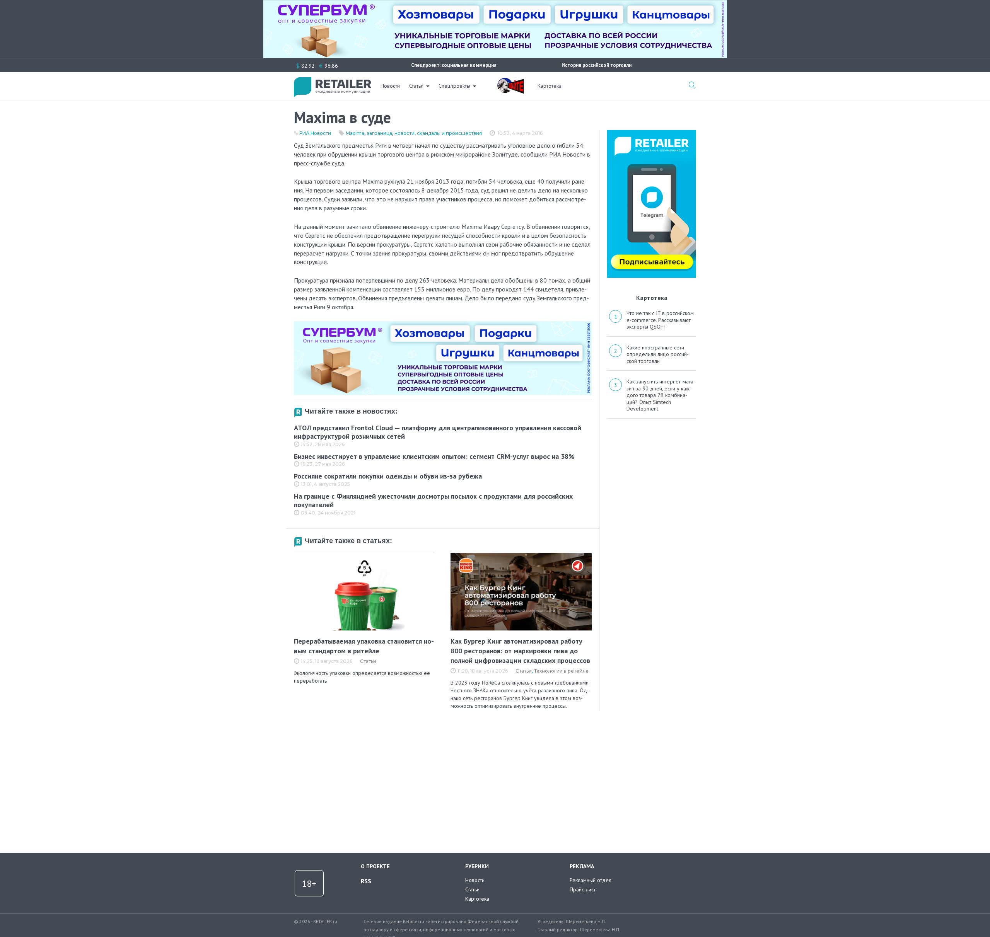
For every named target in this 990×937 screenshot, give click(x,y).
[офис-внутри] (443, 324)
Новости (390, 85)
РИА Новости (315, 133)
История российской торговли (597, 65)
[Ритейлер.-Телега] (651, 132)
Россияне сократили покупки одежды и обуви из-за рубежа (388, 476)
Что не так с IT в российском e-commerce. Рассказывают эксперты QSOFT (660, 320)
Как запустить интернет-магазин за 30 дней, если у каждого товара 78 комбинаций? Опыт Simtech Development (660, 395)
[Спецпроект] (510, 81)
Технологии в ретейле (561, 671)
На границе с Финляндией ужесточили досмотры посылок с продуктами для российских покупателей (433, 500)
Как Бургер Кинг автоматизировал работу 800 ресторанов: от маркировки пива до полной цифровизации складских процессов (520, 651)
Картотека (550, 85)
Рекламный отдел (590, 880)
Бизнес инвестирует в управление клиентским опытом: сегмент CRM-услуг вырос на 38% (434, 456)
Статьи (416, 85)
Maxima (355, 133)
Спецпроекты (454, 85)
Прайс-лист (583, 889)
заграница (379, 133)
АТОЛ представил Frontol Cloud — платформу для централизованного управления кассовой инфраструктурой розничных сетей (437, 432)
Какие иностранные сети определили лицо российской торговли (657, 354)
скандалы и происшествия (449, 133)
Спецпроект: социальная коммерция (454, 65)
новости (404, 133)
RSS (366, 881)
